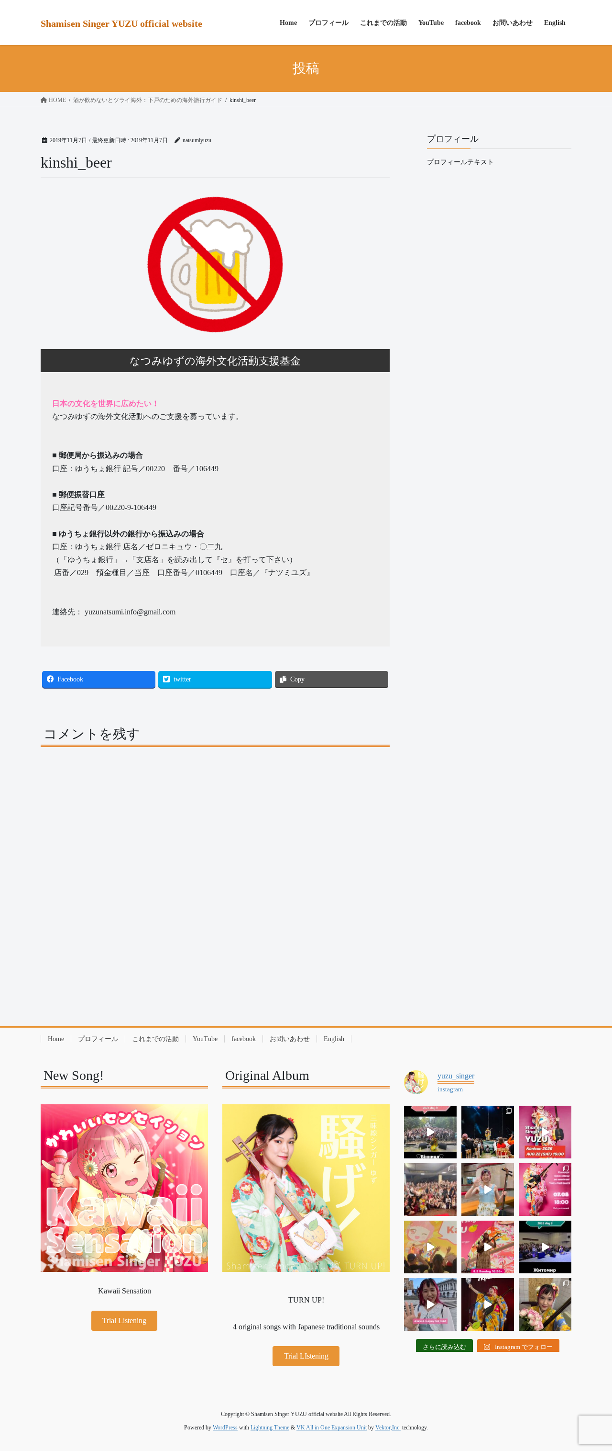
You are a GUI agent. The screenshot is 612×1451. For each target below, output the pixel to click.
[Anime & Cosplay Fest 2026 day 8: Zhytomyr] (545, 1247)
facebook (243, 1039)
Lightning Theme (270, 1427)
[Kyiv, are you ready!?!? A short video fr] (487, 1247)
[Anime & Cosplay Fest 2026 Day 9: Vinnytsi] (430, 1132)
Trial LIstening (306, 1356)
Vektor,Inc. (388, 1427)
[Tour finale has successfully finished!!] (545, 1304)
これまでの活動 (155, 1039)
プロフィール (98, 1039)
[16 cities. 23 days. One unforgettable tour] (487, 1304)
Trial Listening (124, 1320)
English (334, 1039)
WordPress (225, 1427)
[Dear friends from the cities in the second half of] (487, 1132)
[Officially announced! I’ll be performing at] (430, 1304)
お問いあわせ (290, 1039)
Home (56, 1039)
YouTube (205, 1039)
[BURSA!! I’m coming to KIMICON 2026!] (545, 1132)
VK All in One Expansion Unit (331, 1427)
